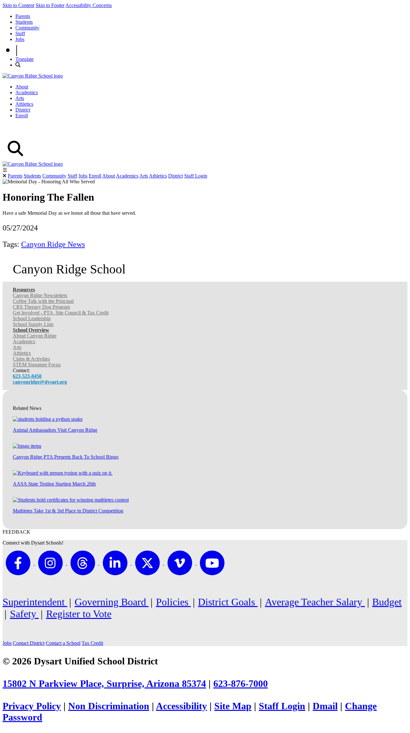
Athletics (24, 104)
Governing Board (112, 602)
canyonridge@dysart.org (40, 382)
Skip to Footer (50, 5)
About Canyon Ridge (34, 335)
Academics (26, 92)
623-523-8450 (27, 376)
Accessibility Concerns (88, 5)
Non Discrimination (108, 706)
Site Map (232, 706)
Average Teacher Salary (315, 602)
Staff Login (195, 176)
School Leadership (32, 318)
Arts (19, 98)
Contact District (29, 643)
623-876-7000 (240, 683)
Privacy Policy (32, 706)
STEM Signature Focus (37, 364)
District (22, 109)
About (21, 86)
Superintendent (35, 602)
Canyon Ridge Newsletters (40, 295)
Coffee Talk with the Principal (43, 301)
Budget (387, 602)
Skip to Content (18, 5)
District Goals (228, 602)
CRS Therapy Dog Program (41, 307)
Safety (24, 614)
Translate (24, 59)
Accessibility (181, 706)
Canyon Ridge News (53, 244)
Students (24, 22)
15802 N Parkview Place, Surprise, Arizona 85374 (104, 683)
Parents (22, 16)
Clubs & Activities (31, 359)
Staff (20, 33)
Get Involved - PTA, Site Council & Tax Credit (61, 312)
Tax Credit (92, 643)
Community (27, 27)
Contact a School (63, 643)
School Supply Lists (33, 324)
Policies (173, 602)
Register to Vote (78, 614)
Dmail (325, 706)
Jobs (19, 39)
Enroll (21, 115)
